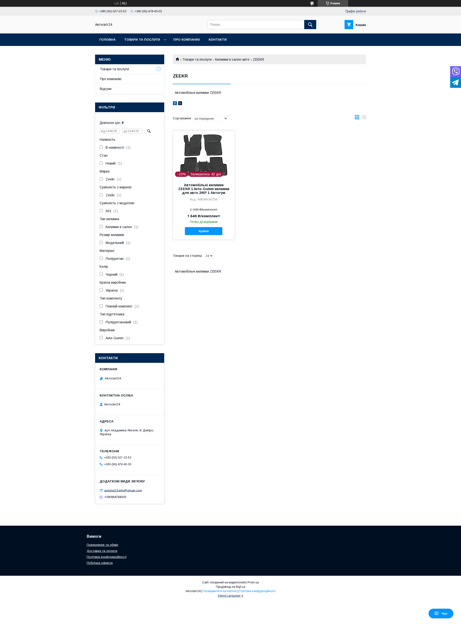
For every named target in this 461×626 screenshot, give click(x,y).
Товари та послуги (142, 39)
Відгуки (105, 89)
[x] (180, 104)
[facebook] (175, 104)
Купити (204, 231)
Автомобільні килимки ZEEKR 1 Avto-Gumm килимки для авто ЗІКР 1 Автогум (203, 189)
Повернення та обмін (102, 545)
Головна (107, 39)
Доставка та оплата (102, 551)
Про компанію (186, 39)
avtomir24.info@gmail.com (123, 490)
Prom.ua (253, 582)
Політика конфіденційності (107, 557)
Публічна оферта (100, 563)
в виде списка (364, 118)
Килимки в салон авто (232, 59)
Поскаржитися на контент (220, 591)
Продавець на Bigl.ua (230, 586)
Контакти (218, 39)
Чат (445, 613)
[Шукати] (310, 24)
